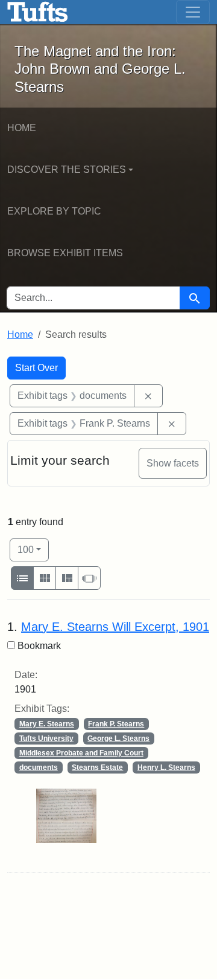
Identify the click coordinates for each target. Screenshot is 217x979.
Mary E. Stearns (46, 724)
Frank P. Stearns (116, 724)
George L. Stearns (118, 738)
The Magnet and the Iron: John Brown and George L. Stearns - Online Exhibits (37, 12)
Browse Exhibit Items (65, 253)
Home (21, 128)
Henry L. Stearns (166, 767)
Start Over (36, 368)
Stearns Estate (97, 767)
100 (33, 549)
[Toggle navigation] (193, 12)
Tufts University (46, 738)
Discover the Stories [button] (66, 169)
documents (38, 767)
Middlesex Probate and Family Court (81, 753)
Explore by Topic (54, 211)
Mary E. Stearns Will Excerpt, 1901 (115, 626)
